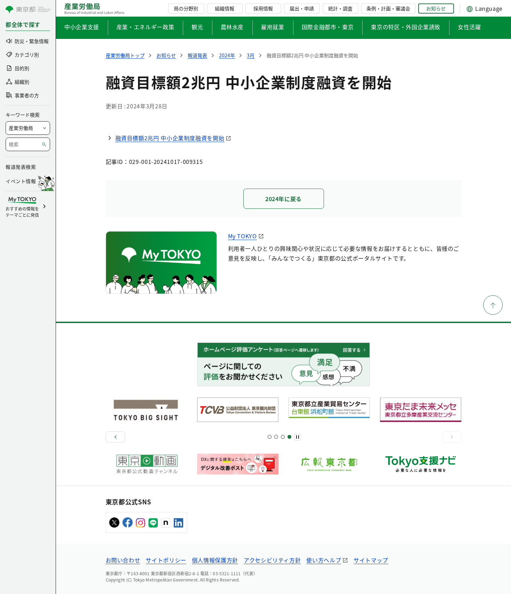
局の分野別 (186, 8)
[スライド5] (276, 437)
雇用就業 (272, 27)
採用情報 (263, 8)
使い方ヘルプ (323, 560)
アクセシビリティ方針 (272, 560)
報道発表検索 (21, 166)
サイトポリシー (166, 560)
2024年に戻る (283, 199)
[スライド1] (269, 437)
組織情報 (224, 8)
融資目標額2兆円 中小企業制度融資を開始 (170, 138)
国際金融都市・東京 (328, 27)
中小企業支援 (81, 27)
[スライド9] (283, 437)
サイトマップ (371, 560)
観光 (197, 27)
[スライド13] (289, 437)
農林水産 (232, 27)
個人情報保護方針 (215, 560)
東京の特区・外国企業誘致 (405, 27)
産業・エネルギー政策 (145, 27)
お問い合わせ (123, 560)
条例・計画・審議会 (388, 8)
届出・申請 (302, 8)
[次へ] (452, 437)
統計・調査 (340, 8)
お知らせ (436, 8)
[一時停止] (297, 437)
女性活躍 (469, 27)
